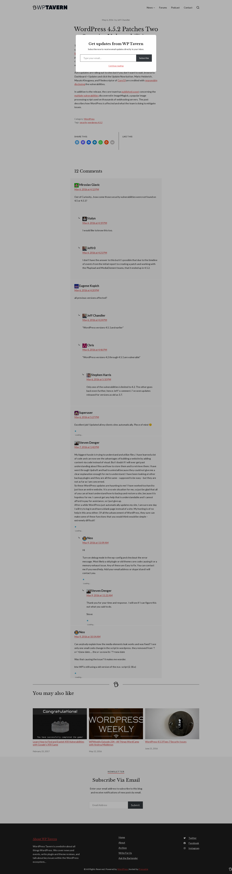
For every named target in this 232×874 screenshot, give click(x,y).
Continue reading (116, 66)
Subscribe (144, 58)
